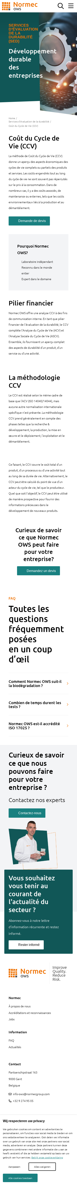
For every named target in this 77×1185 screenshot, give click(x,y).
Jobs (12, 1019)
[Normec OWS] (19, 6)
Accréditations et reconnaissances (30, 1013)
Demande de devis (32, 221)
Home (12, 118)
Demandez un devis (41, 571)
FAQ (11, 1040)
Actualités (15, 1047)
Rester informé (29, 945)
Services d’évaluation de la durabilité (29, 121)
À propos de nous (20, 1006)
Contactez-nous (29, 813)
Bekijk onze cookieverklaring (47, 1157)
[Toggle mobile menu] (71, 6)
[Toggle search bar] (60, 6)
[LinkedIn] (10, 1110)
